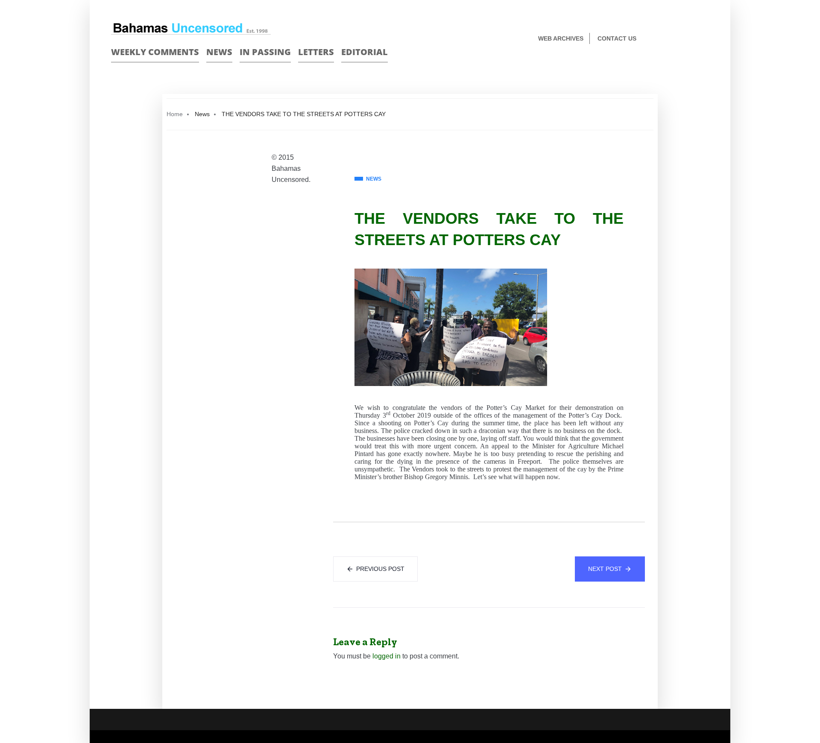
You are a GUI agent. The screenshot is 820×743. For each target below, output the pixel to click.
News (219, 52)
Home (175, 114)
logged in (386, 656)
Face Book (690, 39)
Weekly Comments (155, 52)
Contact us (616, 38)
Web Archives (560, 38)
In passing (265, 52)
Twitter (705, 39)
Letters (316, 52)
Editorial (364, 52)
